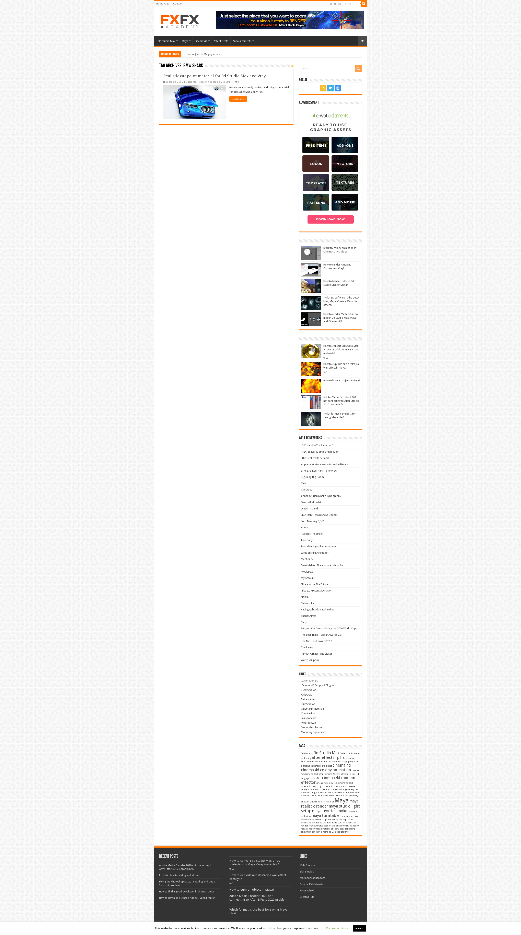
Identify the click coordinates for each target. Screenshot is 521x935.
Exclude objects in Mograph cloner (202, 54)
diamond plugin (309, 792)
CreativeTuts (308, 713)
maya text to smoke (329, 811)
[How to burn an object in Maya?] (311, 386)
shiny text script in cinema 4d (316, 832)
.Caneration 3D (309, 680)
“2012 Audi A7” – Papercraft (317, 445)
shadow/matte (343, 825)
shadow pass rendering (343, 828)
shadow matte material (318, 828)
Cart (303, 483)
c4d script (327, 766)
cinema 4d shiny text (326, 783)
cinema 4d (342, 765)
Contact (177, 3)
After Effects (221, 41)
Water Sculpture (310, 660)
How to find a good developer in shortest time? (186, 891)
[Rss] (331, 3)
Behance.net (308, 699)
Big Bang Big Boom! (312, 476)
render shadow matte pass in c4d (318, 825)
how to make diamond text (334, 795)
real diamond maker (350, 816)
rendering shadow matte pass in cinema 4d (334, 822)
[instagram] (339, 3)
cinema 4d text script (311, 786)
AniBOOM (307, 694)
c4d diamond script (317, 761)
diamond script (326, 792)
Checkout (306, 489)
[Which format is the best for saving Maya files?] (311, 419)
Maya (185, 41)
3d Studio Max (166, 41)
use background (340, 832)
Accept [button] (359, 928)
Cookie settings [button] (337, 928)
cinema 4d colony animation (326, 770)
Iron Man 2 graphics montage (318, 546)
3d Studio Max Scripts (221, 82)
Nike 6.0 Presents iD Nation (316, 590)
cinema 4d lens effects (336, 774)
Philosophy (307, 603)
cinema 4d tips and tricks (336, 786)
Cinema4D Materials (312, 708)
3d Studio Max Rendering (195, 82)
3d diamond (307, 753)
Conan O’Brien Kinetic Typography (321, 495)
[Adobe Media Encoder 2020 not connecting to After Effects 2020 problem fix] (311, 402)
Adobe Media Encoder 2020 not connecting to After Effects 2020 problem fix (341, 401)
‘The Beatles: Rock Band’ (315, 458)
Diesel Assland (309, 508)
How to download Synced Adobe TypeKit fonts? (187, 897)
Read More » (238, 99)
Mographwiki (308, 722)
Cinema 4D (201, 41)
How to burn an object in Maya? (341, 380)
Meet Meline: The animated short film (322, 565)
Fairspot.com (308, 718)
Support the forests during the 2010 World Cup (328, 628)
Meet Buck (307, 559)
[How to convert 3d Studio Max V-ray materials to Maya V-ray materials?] (311, 351)
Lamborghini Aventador (315, 552)
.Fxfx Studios (308, 689)
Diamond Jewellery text (347, 789)
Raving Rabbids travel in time (317, 609)
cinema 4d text (345, 783)
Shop (304, 622)
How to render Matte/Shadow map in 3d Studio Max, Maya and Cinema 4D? (340, 318)
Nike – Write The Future (314, 584)
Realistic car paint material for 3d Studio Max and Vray (214, 76)
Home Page (162, 3)
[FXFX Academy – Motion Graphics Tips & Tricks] (181, 21)
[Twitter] (335, 3)
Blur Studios (308, 704)
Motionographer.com (313, 732)
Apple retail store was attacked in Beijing (324, 464)
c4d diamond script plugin (341, 761)
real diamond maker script (314, 819)
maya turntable (325, 815)
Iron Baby (307, 540)
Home (304, 527)
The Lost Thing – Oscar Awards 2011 (322, 634)
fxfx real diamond (343, 792)
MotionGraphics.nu (312, 727)
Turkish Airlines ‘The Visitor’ (317, 653)
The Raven (307, 647)
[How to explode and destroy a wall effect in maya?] (311, 369)
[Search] (364, 4)
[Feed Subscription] (292, 66)
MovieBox (307, 571)
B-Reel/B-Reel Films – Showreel (319, 470)
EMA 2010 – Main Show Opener (319, 514)
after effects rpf (326, 757)
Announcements (242, 41)
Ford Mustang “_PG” (312, 521)
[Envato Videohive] (290, 19)
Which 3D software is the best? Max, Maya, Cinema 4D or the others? (341, 301)
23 (327, 358)
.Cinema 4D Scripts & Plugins (317, 685)
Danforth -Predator (312, 502)
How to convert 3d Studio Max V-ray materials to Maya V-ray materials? (341, 349)
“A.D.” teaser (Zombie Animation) (320, 451)
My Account (307, 577)
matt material (327, 801)
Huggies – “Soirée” (312, 533)
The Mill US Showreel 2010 (316, 641)
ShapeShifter (308, 615)
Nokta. (305, 596)
